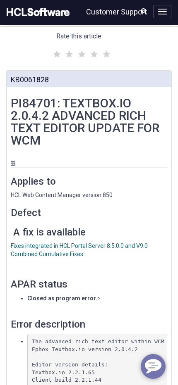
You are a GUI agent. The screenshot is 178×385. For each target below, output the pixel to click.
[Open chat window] (153, 366)
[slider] (81, 53)
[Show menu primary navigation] (162, 11)
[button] (144, 11)
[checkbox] (56, 52)
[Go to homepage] (36, 12)
